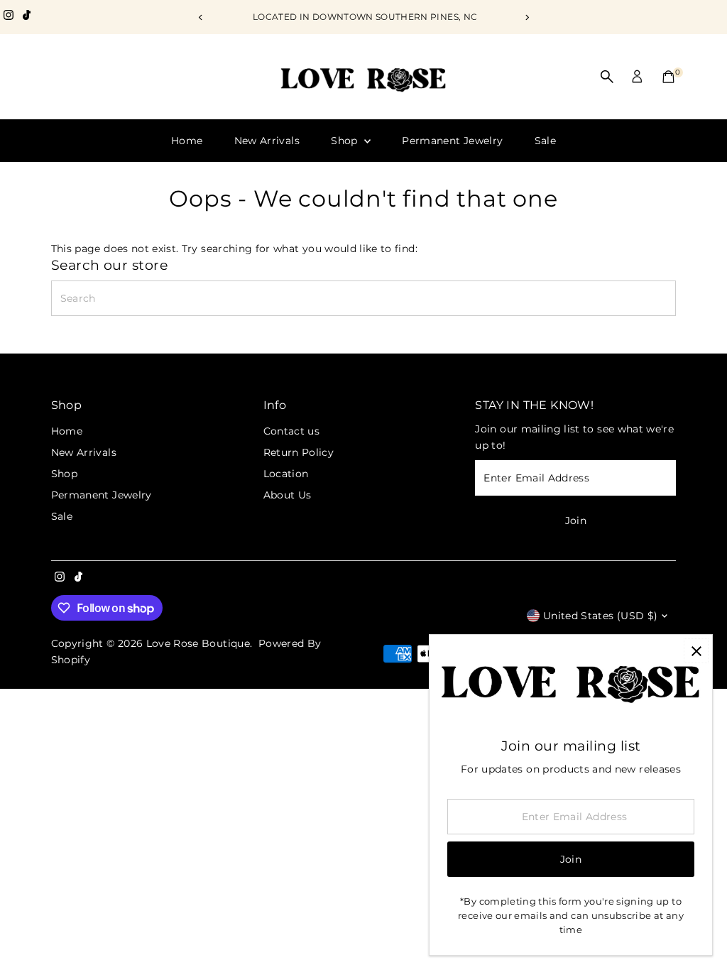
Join (575, 520)
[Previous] (201, 17)
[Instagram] (8, 17)
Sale (545, 140)
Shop (346, 140)
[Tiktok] (26, 17)
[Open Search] (607, 76)
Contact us (291, 431)
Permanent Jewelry (452, 140)
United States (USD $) (600, 615)
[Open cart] (668, 76)
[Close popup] (696, 650)
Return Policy (298, 452)
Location (286, 473)
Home (186, 140)
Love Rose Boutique (198, 643)
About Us (287, 495)
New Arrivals (267, 140)
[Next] (526, 17)
